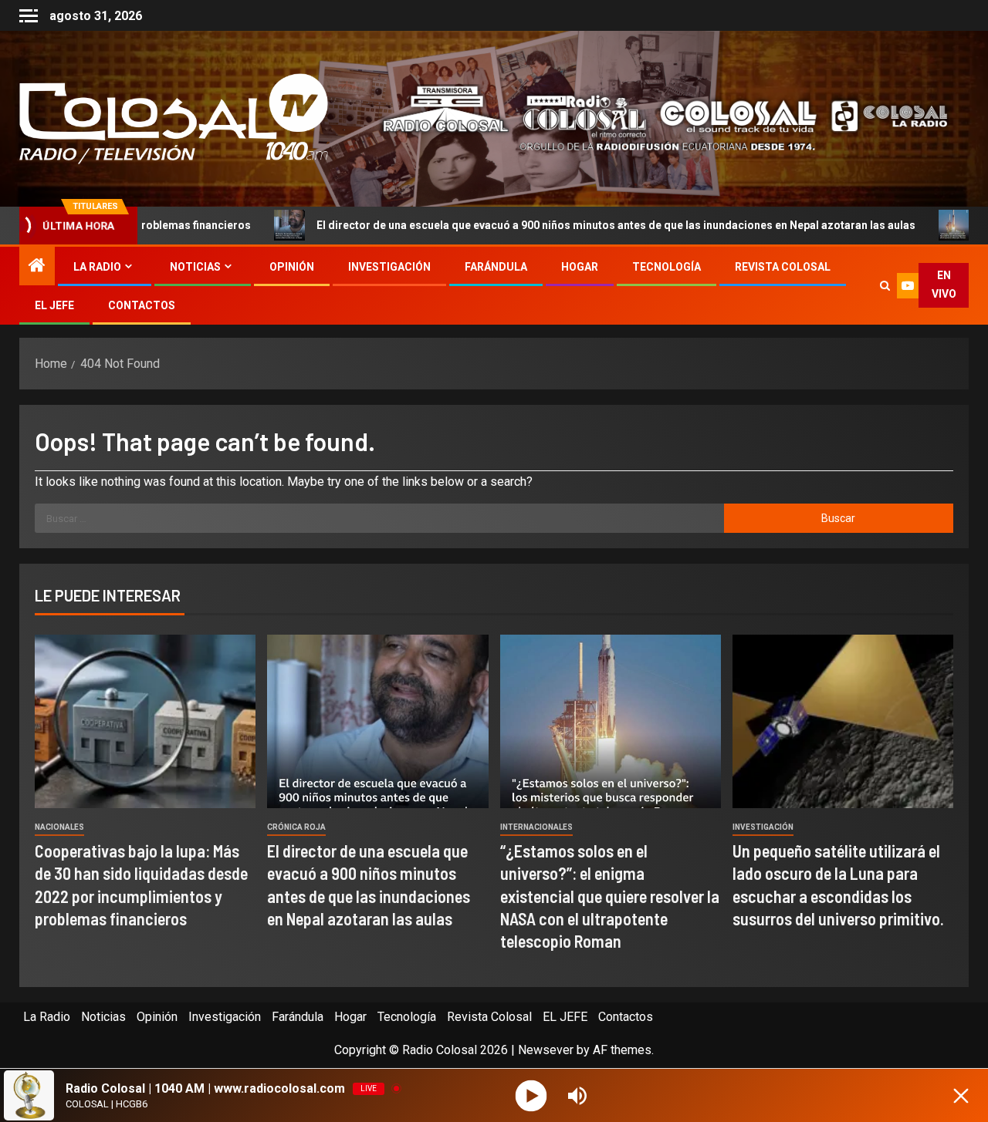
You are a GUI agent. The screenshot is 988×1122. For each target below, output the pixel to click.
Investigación (389, 267)
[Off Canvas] (28, 15)
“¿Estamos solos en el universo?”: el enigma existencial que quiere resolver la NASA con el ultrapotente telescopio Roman (609, 896)
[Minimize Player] (961, 1095)
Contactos (141, 305)
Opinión (291, 267)
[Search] (884, 285)
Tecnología (666, 267)
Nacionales (59, 827)
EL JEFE (54, 305)
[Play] (531, 1095)
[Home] (37, 267)
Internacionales (536, 827)
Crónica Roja (296, 827)
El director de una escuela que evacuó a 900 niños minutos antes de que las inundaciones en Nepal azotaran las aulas (515, 225)
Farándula (496, 267)
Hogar (579, 267)
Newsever (546, 1050)
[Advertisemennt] (654, 117)
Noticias (195, 267)
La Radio (97, 267)
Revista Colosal (783, 267)
